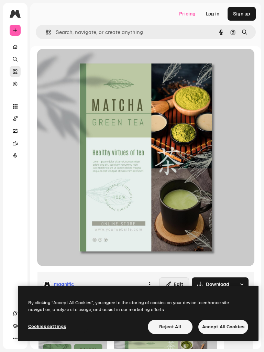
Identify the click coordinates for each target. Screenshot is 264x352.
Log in (212, 14)
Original (81, 61)
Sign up (241, 14)
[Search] (15, 59)
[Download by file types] (242, 284)
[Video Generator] (15, 143)
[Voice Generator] (15, 155)
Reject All (170, 327)
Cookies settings (47, 326)
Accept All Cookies (223, 327)
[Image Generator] (15, 130)
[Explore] (15, 83)
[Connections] (15, 313)
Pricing (187, 14)
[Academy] (15, 325)
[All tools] (15, 106)
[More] (15, 338)
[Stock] (15, 71)
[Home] (15, 46)
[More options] (149, 284)
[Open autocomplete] (45, 32)
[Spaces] (15, 118)
